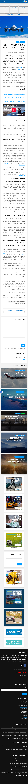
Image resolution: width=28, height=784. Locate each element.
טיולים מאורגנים (14, 5)
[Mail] (21, 665)
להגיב (24, 359)
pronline (11, 780)
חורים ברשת (24, 712)
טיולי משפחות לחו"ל (19, 52)
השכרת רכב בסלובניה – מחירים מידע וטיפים (15, 92)
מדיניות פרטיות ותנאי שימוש (20, 669)
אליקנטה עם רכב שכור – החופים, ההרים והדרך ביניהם (15, 727)
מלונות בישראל (23, 704)
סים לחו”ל (23, 12)
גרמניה (23, 370)
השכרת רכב (14, 7)
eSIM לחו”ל (18, 14)
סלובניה (17, 42)
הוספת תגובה (10, 52)
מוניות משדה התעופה (14, 9)
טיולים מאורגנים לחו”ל (9, 14)
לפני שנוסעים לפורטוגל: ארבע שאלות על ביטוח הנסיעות (14, 735)
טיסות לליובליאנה (21, 301)
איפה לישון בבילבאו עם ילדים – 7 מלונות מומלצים (16, 729)
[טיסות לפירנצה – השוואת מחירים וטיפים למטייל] (14, 420)
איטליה (23, 413)
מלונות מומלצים (23, 9)
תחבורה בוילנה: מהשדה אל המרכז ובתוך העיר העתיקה (15, 732)
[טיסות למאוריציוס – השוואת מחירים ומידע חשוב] (14, 464)
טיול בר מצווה (24, 718)
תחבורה (5, 12)
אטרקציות (23, 7)
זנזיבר (25, 702)
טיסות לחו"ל (23, 42)
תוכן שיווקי (23, 678)
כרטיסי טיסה (5, 7)
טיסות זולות (14, 74)
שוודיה (17, 435)
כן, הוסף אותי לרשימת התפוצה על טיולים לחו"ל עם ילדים (14, 348)
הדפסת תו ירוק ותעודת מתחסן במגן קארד (18, 769)
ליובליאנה (18, 69)
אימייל (20, 557)
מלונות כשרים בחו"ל (22, 705)
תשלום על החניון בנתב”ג (21, 760)
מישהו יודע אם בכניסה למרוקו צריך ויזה (18, 763)
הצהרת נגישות (23, 675)
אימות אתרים (24, 711)
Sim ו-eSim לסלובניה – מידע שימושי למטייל (15, 101)
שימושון (5, 5)
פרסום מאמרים (23, 709)
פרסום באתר (24, 701)
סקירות (25, 716)
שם (24, 339)
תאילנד (25, 714)
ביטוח (5, 9)
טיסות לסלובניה (12, 301)
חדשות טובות (24, 708)
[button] (1, 392)
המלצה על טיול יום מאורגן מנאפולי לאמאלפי (17, 758)
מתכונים (25, 715)
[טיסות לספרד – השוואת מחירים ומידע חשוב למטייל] (14, 399)
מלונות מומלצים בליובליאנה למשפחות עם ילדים (14, 94)
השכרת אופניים (14, 12)
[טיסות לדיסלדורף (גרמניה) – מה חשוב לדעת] (14, 377)
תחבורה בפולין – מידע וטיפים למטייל (14, 749)
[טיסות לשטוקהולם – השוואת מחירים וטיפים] (14, 442)
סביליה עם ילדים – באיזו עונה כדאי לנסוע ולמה (17, 738)
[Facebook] (25, 665)
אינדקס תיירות (23, 706)
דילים (23, 5)
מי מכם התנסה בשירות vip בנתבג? (19, 766)
